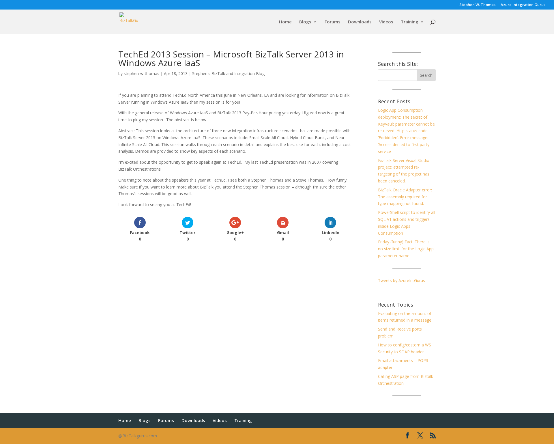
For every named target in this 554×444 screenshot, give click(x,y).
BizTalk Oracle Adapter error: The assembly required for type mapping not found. (405, 196)
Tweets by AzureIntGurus (401, 280)
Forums (332, 22)
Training (409, 22)
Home (285, 22)
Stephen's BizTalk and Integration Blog (228, 73)
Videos (386, 22)
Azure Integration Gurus (523, 5)
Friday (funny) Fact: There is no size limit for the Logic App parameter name (406, 248)
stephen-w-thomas (141, 73)
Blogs (305, 22)
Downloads (360, 22)
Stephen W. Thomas (477, 5)
